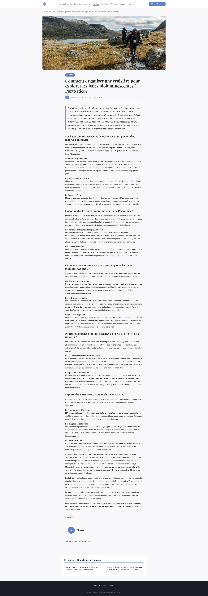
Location (105, 4)
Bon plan (77, 4)
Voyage (131, 4)
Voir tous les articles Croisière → (78, 541)
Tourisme (114, 4)
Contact (111, 585)
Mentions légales (100, 585)
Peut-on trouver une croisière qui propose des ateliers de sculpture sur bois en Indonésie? (124, 568)
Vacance (123, 4)
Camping (86, 4)
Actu (70, 4)
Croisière (96, 4)
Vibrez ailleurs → (157, 4)
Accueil (63, 4)
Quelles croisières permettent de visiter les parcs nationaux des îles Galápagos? (82, 568)
